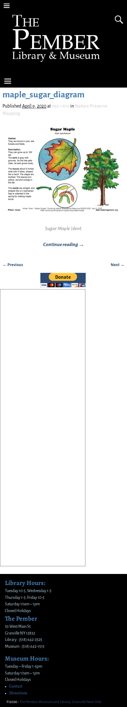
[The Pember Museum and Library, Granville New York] (57, 66)
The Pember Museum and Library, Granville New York (60, 702)
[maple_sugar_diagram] (63, 172)
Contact (16, 686)
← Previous (12, 264)
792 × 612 (60, 106)
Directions (18, 693)
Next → (118, 264)
